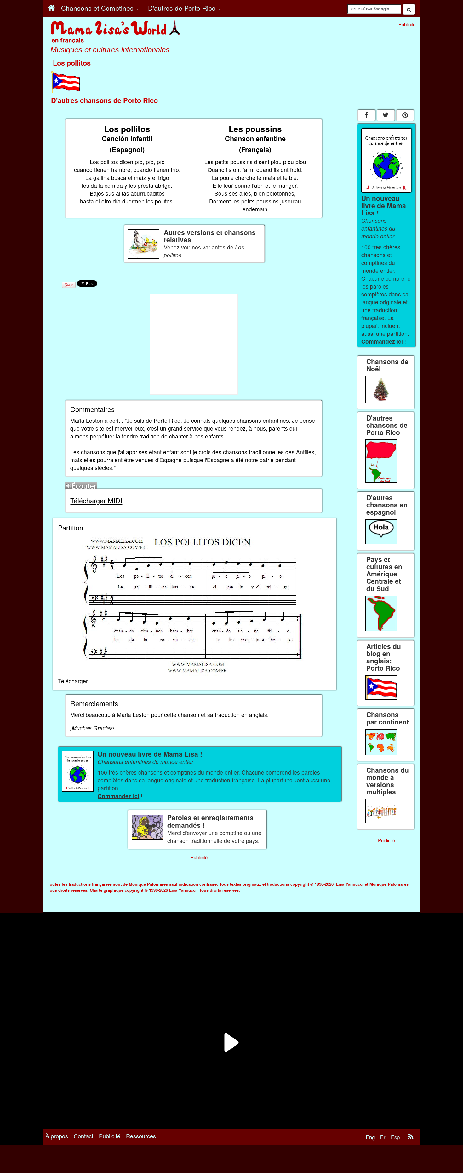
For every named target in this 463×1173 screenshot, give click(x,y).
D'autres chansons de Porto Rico (104, 100)
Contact (83, 1136)
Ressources (141, 1136)
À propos (56, 1136)
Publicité (109, 1136)
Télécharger (73, 681)
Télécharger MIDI (96, 500)
